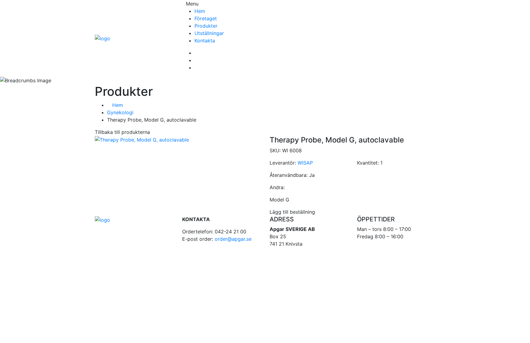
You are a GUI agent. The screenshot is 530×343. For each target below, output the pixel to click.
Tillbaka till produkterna (122, 132)
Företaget (205, 18)
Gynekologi (120, 112)
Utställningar (209, 33)
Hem (199, 11)
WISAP (305, 163)
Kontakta (204, 40)
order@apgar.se (233, 239)
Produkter (205, 26)
